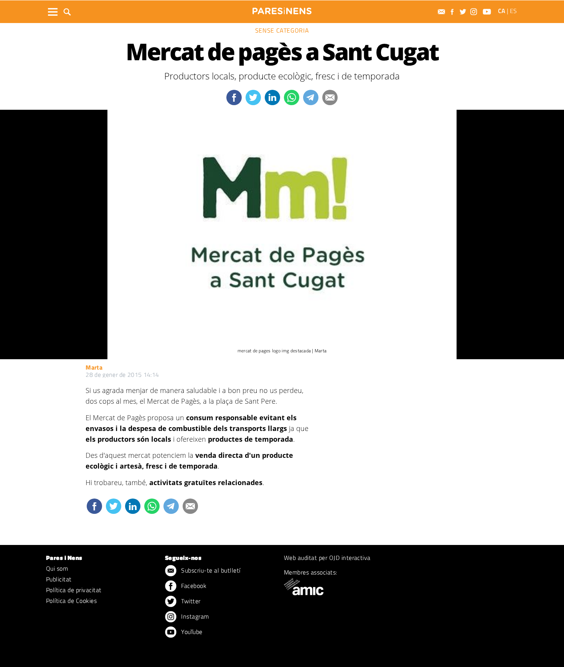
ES (513, 10)
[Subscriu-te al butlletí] (442, 12)
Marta (94, 367)
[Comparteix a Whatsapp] (291, 97)
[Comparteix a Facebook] (234, 97)
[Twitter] (463, 12)
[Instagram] (474, 12)
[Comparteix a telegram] (310, 97)
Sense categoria (282, 30)
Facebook (193, 585)
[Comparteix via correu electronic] (330, 97)
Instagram (194, 616)
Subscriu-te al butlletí (210, 570)
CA (501, 10)
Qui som (57, 568)
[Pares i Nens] (282, 11)
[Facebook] (453, 12)
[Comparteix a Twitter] (253, 97)
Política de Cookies (71, 600)
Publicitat (59, 579)
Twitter (190, 601)
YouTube (191, 631)
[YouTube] (488, 12)
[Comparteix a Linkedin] (272, 97)
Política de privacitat (74, 589)
